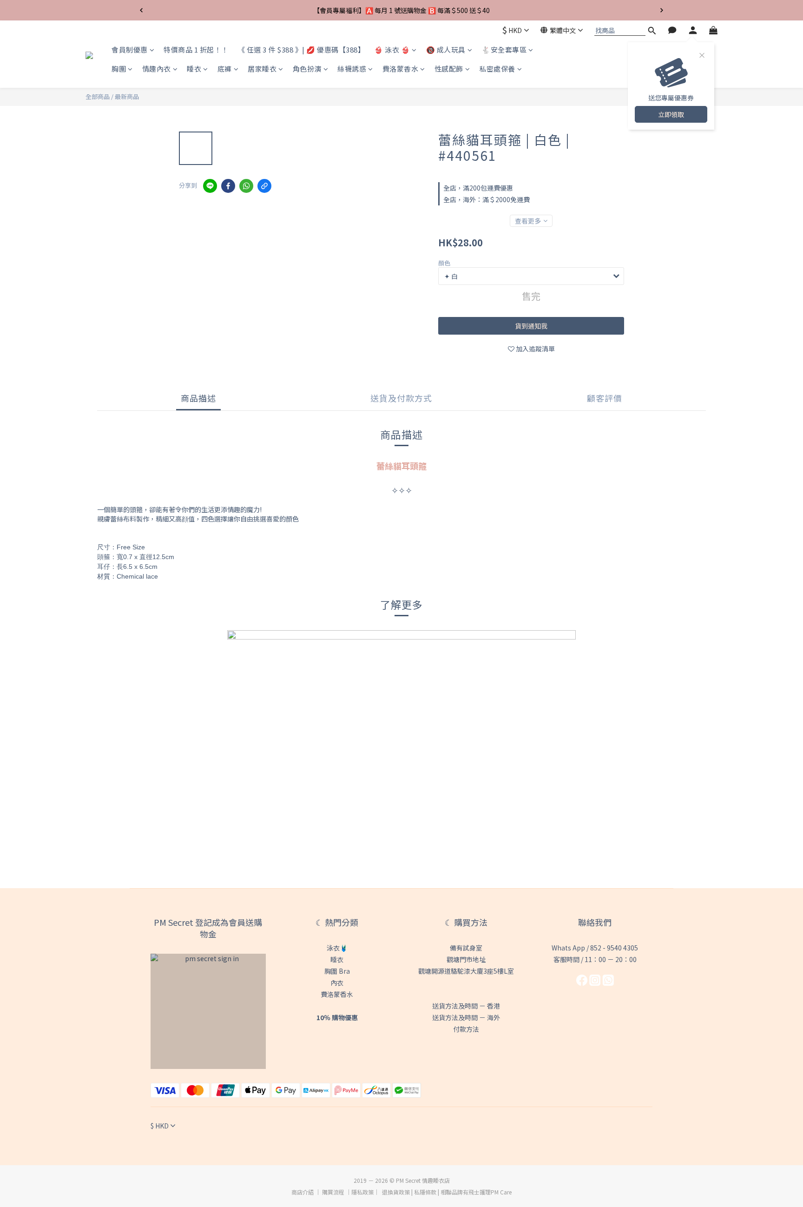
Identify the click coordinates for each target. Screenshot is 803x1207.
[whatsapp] (246, 186)
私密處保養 (497, 69)
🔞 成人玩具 (446, 49)
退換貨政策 (396, 1192)
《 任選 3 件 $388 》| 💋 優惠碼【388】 (301, 49)
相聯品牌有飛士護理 (466, 1192)
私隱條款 (425, 1192)
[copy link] (264, 186)
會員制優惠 (130, 49)
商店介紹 (302, 1192)
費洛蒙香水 (400, 69)
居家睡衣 (262, 69)
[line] (210, 186)
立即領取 (671, 114)
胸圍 (119, 69)
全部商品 (98, 96)
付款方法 (466, 1029)
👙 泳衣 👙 (392, 49)
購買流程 (333, 1192)
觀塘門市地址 (466, 959)
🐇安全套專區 (504, 49)
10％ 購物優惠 (337, 1017)
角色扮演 (307, 69)
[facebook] (228, 186)
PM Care (501, 1192)
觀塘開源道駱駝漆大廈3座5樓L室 (466, 971)
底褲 (224, 69)
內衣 (336, 982)
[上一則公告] (141, 10)
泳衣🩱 (337, 947)
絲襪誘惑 (351, 69)
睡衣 (194, 69)
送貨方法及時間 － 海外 (466, 1017)
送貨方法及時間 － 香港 (466, 1005)
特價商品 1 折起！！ (196, 49)
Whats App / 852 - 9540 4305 (595, 947)
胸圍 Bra (337, 971)
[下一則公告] (662, 10)
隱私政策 (362, 1192)
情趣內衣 (156, 69)
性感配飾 (448, 69)
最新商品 (127, 96)
